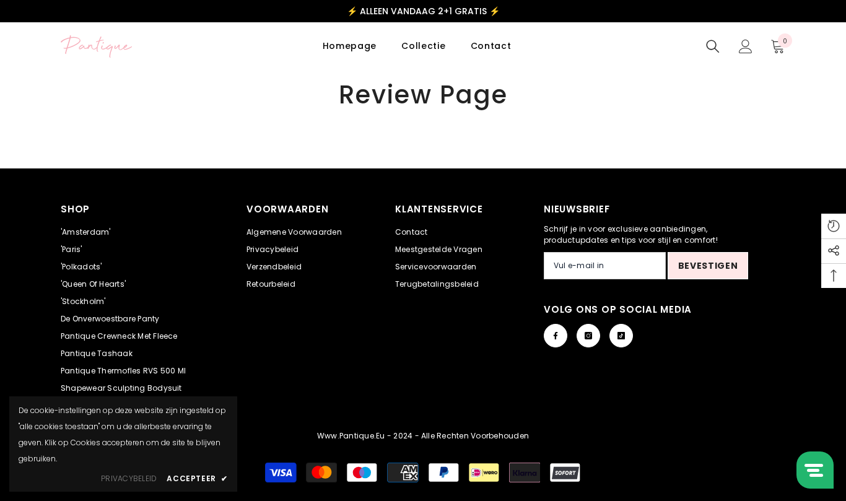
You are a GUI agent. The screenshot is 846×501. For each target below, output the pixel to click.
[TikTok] (621, 335)
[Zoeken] (713, 46)
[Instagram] (588, 335)
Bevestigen (708, 265)
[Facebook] (555, 335)
